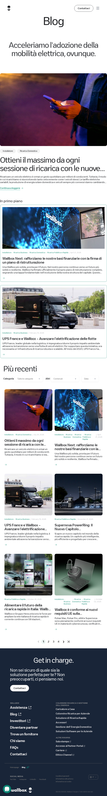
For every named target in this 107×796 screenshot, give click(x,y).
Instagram (22, 779)
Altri (48, 379)
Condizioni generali (62, 776)
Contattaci (84, 8)
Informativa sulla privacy (64, 779)
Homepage (14, 767)
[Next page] (63, 641)
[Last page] (68, 641)
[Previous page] (38, 641)
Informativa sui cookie (63, 781)
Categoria (8, 379)
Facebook (42, 779)
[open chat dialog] (7, 789)
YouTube (13, 779)
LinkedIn (33, 779)
